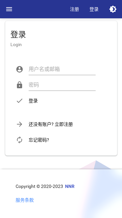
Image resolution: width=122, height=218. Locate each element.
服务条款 (25, 200)
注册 (74, 9)
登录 (94, 9)
